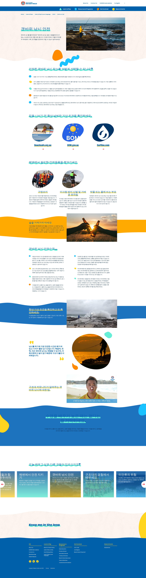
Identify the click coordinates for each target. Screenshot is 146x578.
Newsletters (107, 547)
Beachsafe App (32, 554)
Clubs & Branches (63, 560)
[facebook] (30, 561)
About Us (85, 3)
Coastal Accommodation (65, 562)
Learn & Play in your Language (42, 14)
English (118, 3)
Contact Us (94, 3)
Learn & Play (67, 9)
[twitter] (33, 561)
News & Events (120, 9)
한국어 (54, 14)
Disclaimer (52, 568)
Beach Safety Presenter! (80, 552)
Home (22, 14)
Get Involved (104, 9)
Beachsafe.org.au (42, 145)
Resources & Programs (85, 9)
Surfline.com (103, 145)
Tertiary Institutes (63, 555)
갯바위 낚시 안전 (63, 474)
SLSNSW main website (106, 3)
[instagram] (37, 561)
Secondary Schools (63, 553)
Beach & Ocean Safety (49, 547)
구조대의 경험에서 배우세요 (97, 475)
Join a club (76, 547)
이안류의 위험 (127, 474)
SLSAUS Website (32, 556)
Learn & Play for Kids (48, 549)
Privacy (47, 568)
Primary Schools (62, 551)
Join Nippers (77, 549)
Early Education (62, 549)
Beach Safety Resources (64, 558)
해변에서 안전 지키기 (31, 475)
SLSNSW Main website (34, 549)
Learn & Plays (29, 14)
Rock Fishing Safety (48, 552)
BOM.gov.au (73, 145)
